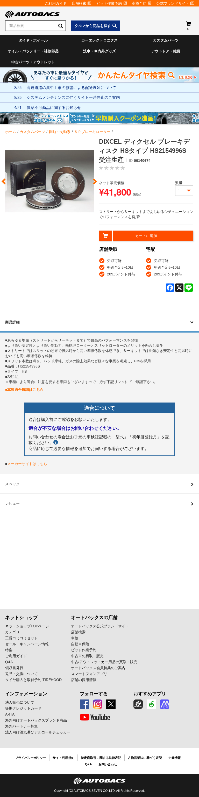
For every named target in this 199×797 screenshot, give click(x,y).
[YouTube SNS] (95, 717)
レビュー (12, 503)
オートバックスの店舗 (94, 617)
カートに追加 (146, 236)
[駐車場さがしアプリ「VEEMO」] (151, 704)
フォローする (94, 693)
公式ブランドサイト (173, 3)
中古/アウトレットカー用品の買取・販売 (104, 662)
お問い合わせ (107, 764)
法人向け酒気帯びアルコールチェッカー (37, 732)
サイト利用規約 (63, 758)
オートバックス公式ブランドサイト (100, 626)
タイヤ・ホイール (33, 40)
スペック (12, 484)
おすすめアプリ (149, 693)
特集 (8, 650)
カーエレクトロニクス (99, 40)
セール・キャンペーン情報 (27, 644)
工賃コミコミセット (21, 638)
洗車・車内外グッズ (99, 51)
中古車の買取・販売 (87, 656)
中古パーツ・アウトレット (33, 62)
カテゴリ (12, 632)
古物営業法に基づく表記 (145, 758)
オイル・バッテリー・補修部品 (33, 51)
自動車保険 (80, 644)
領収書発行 (14, 668)
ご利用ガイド (56, 3)
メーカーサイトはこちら (27, 464)
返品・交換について (21, 674)
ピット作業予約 (109, 3)
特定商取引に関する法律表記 (101, 758)
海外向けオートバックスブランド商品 (36, 720)
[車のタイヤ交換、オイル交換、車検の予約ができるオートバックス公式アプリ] (138, 704)
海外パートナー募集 (21, 726)
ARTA (10, 714)
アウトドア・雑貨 (165, 51)
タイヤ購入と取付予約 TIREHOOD (33, 680)
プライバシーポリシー (30, 758)
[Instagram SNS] (97, 704)
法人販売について (19, 702)
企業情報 (174, 758)
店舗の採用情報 (83, 680)
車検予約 (139, 3)
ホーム (10, 132)
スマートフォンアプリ (89, 674)
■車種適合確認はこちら (24, 389)
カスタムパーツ (166, 40)
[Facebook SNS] (84, 704)
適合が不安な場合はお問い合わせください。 (75, 428)
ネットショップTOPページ (27, 626)
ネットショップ (21, 617)
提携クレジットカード (23, 708)
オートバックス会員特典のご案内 (98, 668)
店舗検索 (79, 3)
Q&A (9, 662)
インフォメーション (26, 693)
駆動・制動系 (59, 132)
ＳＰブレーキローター (92, 132)
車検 (74, 638)
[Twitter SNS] (111, 704)
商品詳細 (12, 322)
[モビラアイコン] (164, 704)
